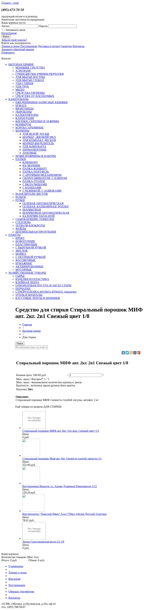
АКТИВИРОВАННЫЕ (29, 266)
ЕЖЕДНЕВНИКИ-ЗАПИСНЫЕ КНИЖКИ (41, 102)
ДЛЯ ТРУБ (22, 86)
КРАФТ (20, 238)
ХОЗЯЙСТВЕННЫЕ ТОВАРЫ (27, 272)
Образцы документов (21, 591)
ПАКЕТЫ (14, 234)
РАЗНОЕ (20, 197)
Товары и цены (10, 46)
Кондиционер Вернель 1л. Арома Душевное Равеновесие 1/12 (59, 486)
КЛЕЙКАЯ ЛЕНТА (27, 282)
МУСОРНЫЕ (23, 269)
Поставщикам (28, 46)
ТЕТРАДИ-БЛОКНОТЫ (30, 225)
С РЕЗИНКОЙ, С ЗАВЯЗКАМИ (41, 190)
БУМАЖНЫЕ (23, 263)
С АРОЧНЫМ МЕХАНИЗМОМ (41, 174)
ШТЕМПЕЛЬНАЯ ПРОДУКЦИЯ (35, 231)
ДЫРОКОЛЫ (23, 111)
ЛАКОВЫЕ (29, 152)
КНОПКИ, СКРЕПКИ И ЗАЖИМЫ (37, 121)
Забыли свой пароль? (14, 39)
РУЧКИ (20, 200)
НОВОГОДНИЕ (25, 241)
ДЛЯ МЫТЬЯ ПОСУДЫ (30, 77)
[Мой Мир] (134, 352)
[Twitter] (127, 352)
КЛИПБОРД (30, 162)
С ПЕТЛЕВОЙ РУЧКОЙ (30, 257)
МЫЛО (19, 89)
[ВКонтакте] (123, 352)
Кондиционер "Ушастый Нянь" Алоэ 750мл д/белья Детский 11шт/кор (64, 513)
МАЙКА (20, 253)
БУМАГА (21, 105)
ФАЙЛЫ (20, 228)
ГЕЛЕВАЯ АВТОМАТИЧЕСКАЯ (43, 203)
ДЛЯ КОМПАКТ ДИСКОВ (39, 140)
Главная (27, 324)
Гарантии (66, 46)
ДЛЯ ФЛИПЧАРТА (34, 146)
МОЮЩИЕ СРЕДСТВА (30, 67)
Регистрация (9, 33)
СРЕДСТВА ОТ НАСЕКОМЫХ (34, 96)
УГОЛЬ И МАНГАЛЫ (28, 294)
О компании (15, 566)
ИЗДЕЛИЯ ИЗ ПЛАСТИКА (32, 279)
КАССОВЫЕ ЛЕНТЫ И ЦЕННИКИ (37, 298)
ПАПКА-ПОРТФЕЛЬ (35, 171)
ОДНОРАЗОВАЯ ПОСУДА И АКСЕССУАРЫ (43, 285)
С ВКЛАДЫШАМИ (34, 184)
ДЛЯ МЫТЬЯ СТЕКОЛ (29, 80)
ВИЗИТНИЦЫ (24, 108)
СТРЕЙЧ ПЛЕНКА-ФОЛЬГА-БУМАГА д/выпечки (45, 291)
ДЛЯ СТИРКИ (24, 83)
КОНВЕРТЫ (23, 124)
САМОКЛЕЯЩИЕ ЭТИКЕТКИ (34, 219)
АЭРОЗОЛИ (23, 70)
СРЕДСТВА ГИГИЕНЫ (30, 92)
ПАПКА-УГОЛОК (33, 181)
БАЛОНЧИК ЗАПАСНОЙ (38, 215)
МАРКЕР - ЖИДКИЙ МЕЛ (39, 137)
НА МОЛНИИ (31, 165)
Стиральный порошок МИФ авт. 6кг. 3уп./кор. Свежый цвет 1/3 (60, 430)
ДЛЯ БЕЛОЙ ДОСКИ (35, 133)
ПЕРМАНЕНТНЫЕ (34, 149)
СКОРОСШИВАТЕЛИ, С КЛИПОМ (44, 178)
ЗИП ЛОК (21, 250)
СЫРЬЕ (20, 275)
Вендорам (14, 578)
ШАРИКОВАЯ (31, 209)
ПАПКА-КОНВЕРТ (34, 168)
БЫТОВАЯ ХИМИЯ (21, 64)
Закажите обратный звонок (17, 49)
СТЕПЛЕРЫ (23, 222)
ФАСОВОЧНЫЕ (25, 260)
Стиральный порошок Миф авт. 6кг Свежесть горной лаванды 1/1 (62, 458)
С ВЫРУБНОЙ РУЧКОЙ (30, 247)
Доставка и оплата (49, 46)
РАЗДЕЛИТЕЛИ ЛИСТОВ (31, 193)
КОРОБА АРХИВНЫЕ (29, 127)
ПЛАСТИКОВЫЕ (26, 244)
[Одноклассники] (131, 352)
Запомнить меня (15, 29)
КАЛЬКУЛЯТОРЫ (26, 114)
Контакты (78, 46)
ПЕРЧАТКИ (22, 288)
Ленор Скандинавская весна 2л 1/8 (43, 541)
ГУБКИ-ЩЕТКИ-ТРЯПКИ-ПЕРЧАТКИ (39, 73)
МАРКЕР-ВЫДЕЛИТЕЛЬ (38, 143)
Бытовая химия (31, 330)
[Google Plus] (138, 352)
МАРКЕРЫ (22, 130)
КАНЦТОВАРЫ (18, 99)
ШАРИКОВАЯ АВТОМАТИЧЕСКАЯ (45, 212)
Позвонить (7, 52)
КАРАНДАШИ (24, 118)
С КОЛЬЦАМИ (31, 187)
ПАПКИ (20, 159)
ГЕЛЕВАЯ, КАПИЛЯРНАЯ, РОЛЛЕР (45, 206)
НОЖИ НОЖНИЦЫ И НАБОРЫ (35, 156)
